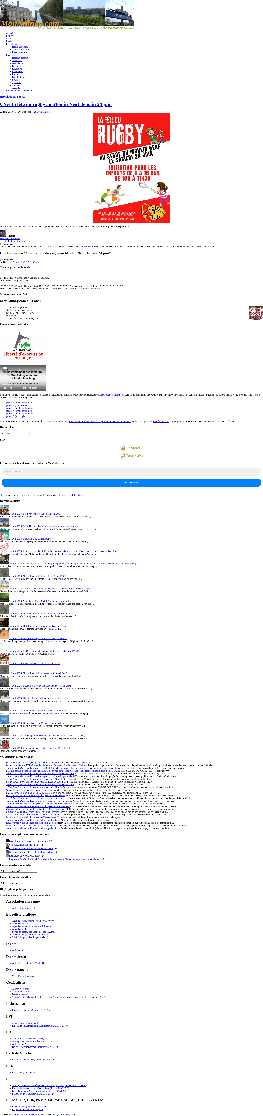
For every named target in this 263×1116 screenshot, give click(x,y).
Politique (16, 74)
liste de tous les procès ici (111, 394)
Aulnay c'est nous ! (21, 989)
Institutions (17, 71)
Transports (17, 85)
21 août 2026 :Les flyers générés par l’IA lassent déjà (34, 513)
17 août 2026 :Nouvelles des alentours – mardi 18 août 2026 (38, 673)
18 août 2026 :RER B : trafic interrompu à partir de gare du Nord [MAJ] (44, 651)
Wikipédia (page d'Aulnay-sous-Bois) (30, 937)
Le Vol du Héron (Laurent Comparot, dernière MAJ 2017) (40, 1091)
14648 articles (13, 241)
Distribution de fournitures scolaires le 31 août (31, 848)
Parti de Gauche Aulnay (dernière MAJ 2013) (34, 1059)
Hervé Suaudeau (20, 47)
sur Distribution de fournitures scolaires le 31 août (40, 773)
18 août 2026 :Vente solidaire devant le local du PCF (34, 663)
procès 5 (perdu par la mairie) (20, 413)
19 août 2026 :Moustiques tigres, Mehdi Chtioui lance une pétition (41, 601)
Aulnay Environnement (23, 908)
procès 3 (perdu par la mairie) (20, 408)
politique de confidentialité (69, 495)
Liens (8, 55)
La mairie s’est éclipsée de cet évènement (29, 841)
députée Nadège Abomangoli (26, 1023)
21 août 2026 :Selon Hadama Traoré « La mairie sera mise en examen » (43, 526)
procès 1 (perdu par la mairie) (20, 402)
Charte (9, 38)
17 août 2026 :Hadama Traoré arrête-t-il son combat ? (34, 698)
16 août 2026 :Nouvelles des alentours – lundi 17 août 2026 (37, 710)
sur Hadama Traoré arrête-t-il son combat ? (34, 790)
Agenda (16, 88)
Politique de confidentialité (19, 90)
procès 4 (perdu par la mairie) (20, 411)
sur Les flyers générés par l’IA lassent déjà (33, 762)
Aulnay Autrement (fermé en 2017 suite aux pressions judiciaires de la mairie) (49, 1085)
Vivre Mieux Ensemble (23, 976)
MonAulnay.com (20, 994)
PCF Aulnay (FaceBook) (24, 1072)
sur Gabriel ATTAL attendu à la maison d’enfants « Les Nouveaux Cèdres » (47, 765)
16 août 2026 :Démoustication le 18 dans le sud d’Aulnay (36, 723)
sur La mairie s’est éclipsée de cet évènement (35, 795)
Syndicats (16, 82)
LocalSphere (18, 77)
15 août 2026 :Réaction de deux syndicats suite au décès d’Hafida (40, 748)
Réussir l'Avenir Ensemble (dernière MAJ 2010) (35, 1047)
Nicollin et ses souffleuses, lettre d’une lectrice (31, 852)
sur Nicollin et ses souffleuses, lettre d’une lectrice (32, 812)
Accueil (10, 33)
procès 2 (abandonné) (16, 405)
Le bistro (10, 36)
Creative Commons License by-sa (41, 1114)
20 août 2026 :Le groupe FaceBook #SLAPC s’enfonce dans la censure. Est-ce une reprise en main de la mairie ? (63, 551)
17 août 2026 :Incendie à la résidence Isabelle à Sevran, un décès (40, 685)
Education (17, 68)
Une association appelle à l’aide (24, 844)
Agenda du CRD (20, 929)
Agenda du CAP (20, 923)
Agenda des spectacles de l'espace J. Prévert (33, 921)
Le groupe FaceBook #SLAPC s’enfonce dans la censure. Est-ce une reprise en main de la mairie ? (56, 859)
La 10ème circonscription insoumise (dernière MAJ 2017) (40, 1025)
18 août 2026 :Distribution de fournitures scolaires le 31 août (38, 626)
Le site (9, 41)
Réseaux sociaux (20, 57)
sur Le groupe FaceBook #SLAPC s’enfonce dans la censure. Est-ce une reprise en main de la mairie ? (65, 768)
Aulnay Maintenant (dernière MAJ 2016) (32, 1041)
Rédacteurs (11, 44)
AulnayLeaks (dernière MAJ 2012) (29, 963)
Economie (17, 66)
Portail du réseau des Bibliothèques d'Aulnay (33, 931)
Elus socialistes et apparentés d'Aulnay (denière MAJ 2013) (40, 1088)
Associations (18, 63)
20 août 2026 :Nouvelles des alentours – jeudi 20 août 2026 (37, 576)
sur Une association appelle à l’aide (33, 820)
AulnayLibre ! (19, 1044)
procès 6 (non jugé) (15, 416)
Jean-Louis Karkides (22, 49)
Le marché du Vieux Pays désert (24, 855)
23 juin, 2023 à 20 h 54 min (26, 262)
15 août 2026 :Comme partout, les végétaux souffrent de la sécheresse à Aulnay (47, 735)
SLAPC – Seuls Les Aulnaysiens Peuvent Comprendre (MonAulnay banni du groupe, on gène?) (58, 997)
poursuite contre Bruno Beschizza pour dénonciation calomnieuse (99, 421)
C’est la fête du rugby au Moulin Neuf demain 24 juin (56, 104)
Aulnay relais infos (21, 991)
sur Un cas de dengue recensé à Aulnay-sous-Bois (40, 776)
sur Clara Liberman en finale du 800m (28, 792)
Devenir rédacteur (20, 52)
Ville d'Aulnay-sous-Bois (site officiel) (30, 934)
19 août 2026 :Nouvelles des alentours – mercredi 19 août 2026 (39, 613)
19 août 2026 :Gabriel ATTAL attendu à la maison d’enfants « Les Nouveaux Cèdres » (50, 588)
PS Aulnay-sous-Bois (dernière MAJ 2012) (33, 1093)
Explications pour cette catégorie (27, 1109)
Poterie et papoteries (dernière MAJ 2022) (32, 1010)
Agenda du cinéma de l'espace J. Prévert (31, 926)
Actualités (17, 60)
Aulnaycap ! (18, 950)
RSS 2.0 (168, 246)
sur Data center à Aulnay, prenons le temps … (35, 798)
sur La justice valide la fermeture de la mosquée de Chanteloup (44, 825)
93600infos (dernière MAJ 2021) (28, 1038)
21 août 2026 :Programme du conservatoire (30, 538)
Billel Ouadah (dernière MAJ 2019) (29, 1106)
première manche (161, 421)
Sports (15, 79)
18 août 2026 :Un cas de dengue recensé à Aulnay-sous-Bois (38, 638)
